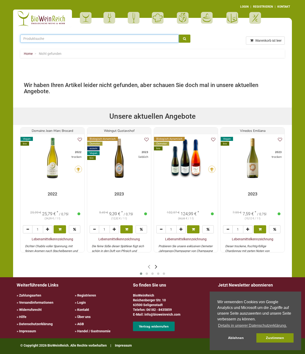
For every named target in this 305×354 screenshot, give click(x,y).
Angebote (256, 18)
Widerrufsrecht (30, 310)
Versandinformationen (36, 302)
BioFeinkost (159, 18)
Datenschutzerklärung (36, 324)
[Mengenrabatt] (74, 229)
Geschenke (183, 18)
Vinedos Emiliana (252, 130)
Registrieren (86, 295)
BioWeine (87, 18)
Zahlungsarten (30, 295)
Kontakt (83, 310)
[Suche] (184, 39)
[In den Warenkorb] (60, 229)
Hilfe (22, 317)
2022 (52, 193)
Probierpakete (208, 18)
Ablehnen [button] (236, 338)
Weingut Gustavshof (119, 130)
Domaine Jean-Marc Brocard (52, 130)
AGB (80, 324)
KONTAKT (283, 6)
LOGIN (244, 6)
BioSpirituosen (111, 18)
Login (81, 302)
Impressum (27, 331)
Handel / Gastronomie (94, 331)
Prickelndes (135, 18)
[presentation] (149, 266)
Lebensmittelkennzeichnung (52, 239)
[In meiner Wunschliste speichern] (79, 139)
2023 (119, 193)
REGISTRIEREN (263, 6)
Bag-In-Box (231, 20)
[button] (141, 273)
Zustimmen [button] (275, 338)
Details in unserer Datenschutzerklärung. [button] (252, 325)
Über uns (84, 317)
